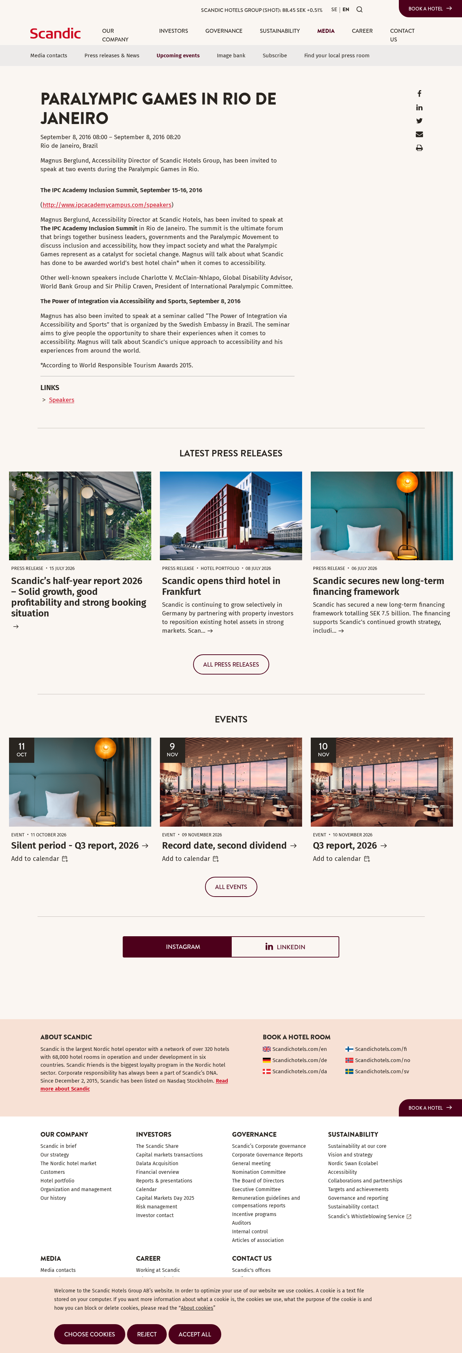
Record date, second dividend (224, 845)
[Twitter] (419, 122)
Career (362, 31)
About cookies (197, 1308)
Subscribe (275, 55)
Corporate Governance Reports (267, 1155)
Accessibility (342, 1172)
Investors (173, 31)
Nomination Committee (259, 1172)
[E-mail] (419, 136)
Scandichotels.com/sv (382, 1071)
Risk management (156, 1207)
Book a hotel (426, 8)
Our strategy (54, 1155)
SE (334, 9)
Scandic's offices (251, 1270)
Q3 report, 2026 (345, 845)
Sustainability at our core (357, 1146)
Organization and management (76, 1189)
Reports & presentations (164, 1181)
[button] (89, 1334)
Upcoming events (178, 55)
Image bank (231, 55)
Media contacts (48, 55)
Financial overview (157, 1172)
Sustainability (280, 31)
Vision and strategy (350, 1155)
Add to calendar (35, 859)
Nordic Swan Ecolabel (353, 1163)
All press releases (231, 664)
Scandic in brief (58, 1146)
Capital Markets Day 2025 (165, 1198)
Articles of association (258, 1240)
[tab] (177, 947)
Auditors (241, 1223)
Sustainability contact (353, 1207)
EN (346, 9)
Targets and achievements (358, 1189)
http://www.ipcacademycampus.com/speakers (107, 205)
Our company (115, 35)
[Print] (419, 149)
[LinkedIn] (419, 109)
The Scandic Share (157, 1146)
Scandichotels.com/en (300, 1049)
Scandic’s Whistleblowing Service (366, 1216)
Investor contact (155, 1215)
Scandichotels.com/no (382, 1060)
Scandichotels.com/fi (381, 1049)
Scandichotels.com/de (300, 1060)
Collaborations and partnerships (365, 1181)
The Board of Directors (258, 1181)
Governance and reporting (358, 1198)
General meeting (251, 1163)
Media (326, 31)
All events (231, 887)
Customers (52, 1172)
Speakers (61, 400)
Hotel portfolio (57, 1181)
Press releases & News (111, 55)
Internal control (250, 1232)
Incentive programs (254, 1214)
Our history (53, 1198)
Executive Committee (256, 1189)
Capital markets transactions (169, 1155)
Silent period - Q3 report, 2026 (75, 845)
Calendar (146, 1189)
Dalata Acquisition (157, 1163)
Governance (224, 31)
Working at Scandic (158, 1270)
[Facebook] (419, 95)
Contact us (402, 35)
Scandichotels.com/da (300, 1071)
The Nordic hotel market (68, 1163)
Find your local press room (337, 55)
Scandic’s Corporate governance (269, 1146)
